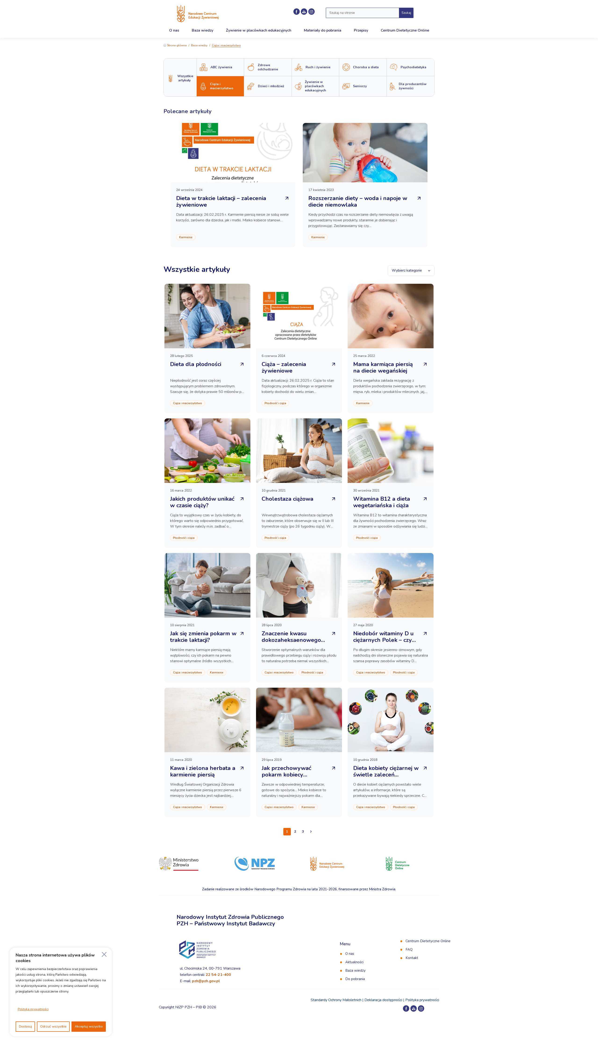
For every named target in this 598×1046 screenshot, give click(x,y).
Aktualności (354, 962)
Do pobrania (355, 979)
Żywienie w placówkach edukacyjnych (258, 30)
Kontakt (412, 958)
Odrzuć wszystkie (53, 1026)
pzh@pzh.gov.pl (206, 981)
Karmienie (185, 237)
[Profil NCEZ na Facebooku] (296, 11)
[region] (60, 992)
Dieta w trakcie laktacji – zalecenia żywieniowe (221, 201)
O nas (349, 953)
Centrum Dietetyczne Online (428, 941)
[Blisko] (104, 954)
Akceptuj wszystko (89, 1026)
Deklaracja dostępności (383, 1000)
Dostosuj (25, 1026)
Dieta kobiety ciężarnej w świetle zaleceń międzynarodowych (386, 774)
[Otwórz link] (311, 831)
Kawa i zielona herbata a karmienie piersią (202, 771)
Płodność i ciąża (275, 403)
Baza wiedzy (199, 45)
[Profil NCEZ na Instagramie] (311, 11)
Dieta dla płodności (195, 364)
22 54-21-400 (218, 974)
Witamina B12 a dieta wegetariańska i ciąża (381, 502)
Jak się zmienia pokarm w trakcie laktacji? (203, 637)
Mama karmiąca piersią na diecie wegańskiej (383, 367)
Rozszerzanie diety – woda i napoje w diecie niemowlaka (357, 201)
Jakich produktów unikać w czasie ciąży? (202, 502)
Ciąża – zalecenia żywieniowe (284, 367)
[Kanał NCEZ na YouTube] (304, 11)
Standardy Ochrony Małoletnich (336, 1000)
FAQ (409, 949)
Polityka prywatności (33, 1009)
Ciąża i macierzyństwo (187, 403)
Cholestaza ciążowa (287, 499)
